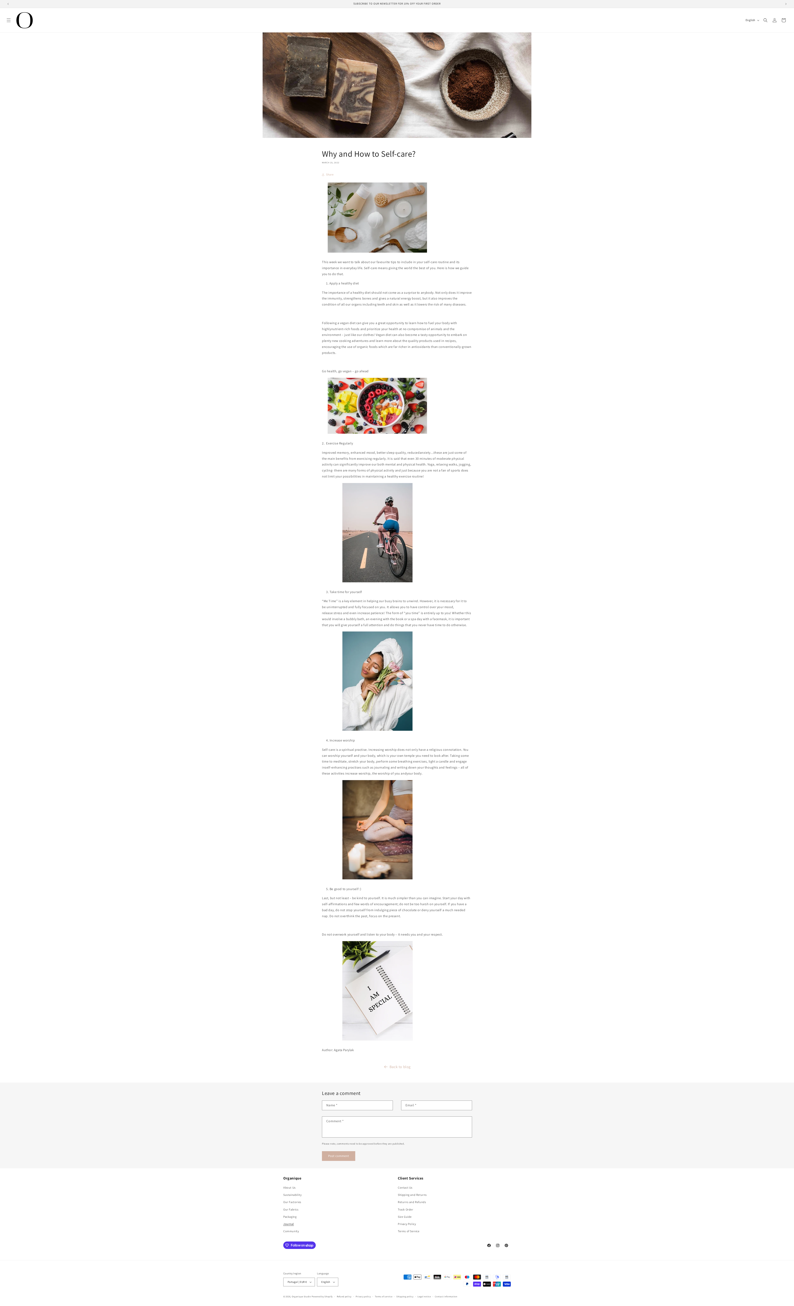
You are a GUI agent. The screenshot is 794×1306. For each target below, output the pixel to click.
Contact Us (405, 1187)
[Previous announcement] (8, 4)
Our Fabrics (291, 1209)
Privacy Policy (407, 1224)
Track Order (405, 1209)
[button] (8, 20)
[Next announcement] (785, 4)
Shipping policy (405, 1296)
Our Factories (292, 1202)
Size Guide (405, 1217)
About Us (289, 1187)
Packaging (290, 1217)
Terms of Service (409, 1231)
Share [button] (330, 174)
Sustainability (292, 1195)
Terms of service (383, 1296)
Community (291, 1231)
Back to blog (400, 1066)
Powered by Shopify (322, 1296)
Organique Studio (301, 1296)
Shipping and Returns (412, 1195)
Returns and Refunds (412, 1202)
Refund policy (344, 1296)
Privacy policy (363, 1296)
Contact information (446, 1296)
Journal (288, 1224)
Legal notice (424, 1296)
